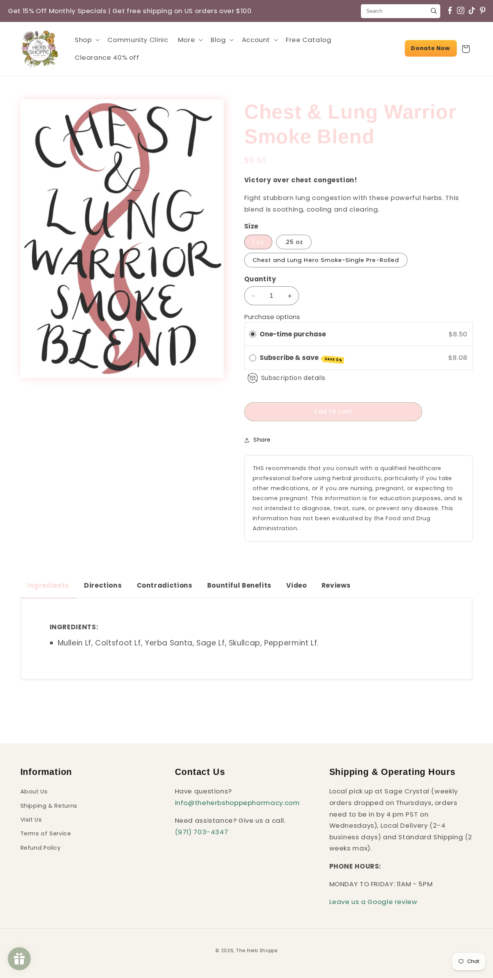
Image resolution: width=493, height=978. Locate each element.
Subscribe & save (301, 358)
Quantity (260, 279)
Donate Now (430, 48)
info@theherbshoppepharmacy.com (237, 802)
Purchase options (272, 316)
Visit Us (31, 819)
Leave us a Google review (373, 902)
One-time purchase (293, 334)
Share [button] (262, 440)
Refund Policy (40, 848)
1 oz (258, 242)
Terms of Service (45, 834)
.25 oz (294, 242)
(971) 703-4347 (201, 832)
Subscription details (293, 378)
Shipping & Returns (48, 806)
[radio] (252, 334)
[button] (86, 40)
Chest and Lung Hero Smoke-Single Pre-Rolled (326, 260)
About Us (34, 792)
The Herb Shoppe (257, 951)
